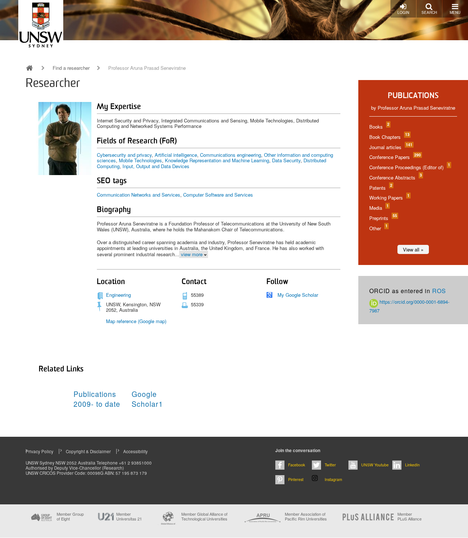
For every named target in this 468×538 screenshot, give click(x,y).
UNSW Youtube (375, 464)
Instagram (333, 479)
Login (403, 12)
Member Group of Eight (70, 516)
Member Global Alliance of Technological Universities (204, 517)
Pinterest (295, 479)
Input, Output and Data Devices (155, 166)
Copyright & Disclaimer (88, 451)
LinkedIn (412, 464)
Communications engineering (230, 154)
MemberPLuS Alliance (409, 516)
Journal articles (390, 147)
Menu (455, 12)
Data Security (286, 160)
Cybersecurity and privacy (124, 154)
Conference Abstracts (395, 177)
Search (429, 12)
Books (379, 126)
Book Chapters (389, 136)
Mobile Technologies (140, 160)
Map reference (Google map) (136, 321)
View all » (413, 249)
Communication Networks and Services (138, 194)
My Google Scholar (298, 294)
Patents (380, 187)
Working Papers (389, 197)
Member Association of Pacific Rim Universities (306, 517)
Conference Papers (394, 157)
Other (378, 228)
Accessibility (135, 451)
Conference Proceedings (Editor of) (409, 167)
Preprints (382, 218)
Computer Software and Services (218, 194)
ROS (439, 291)
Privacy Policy (39, 451)
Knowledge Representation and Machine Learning (217, 160)
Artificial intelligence (176, 154)
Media (378, 207)
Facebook (296, 464)
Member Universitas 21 (129, 516)
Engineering (118, 294)
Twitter (330, 464)
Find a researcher (71, 68)
